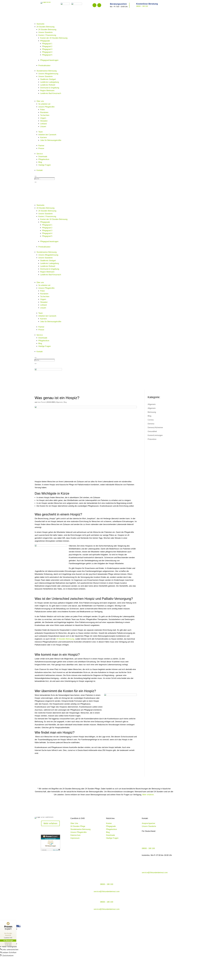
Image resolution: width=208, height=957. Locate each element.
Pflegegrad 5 (47, 55)
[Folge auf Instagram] (99, 5)
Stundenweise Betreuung (47, 71)
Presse (41, 148)
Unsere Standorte (45, 32)
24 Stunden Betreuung (45, 27)
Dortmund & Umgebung (49, 88)
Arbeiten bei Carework (47, 135)
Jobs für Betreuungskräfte (50, 140)
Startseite (40, 24)
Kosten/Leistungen (155, 435)
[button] (8, 947)
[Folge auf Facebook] (94, 5)
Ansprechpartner (148, 823)
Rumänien (44, 112)
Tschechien (44, 115)
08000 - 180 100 (148, 848)
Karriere (43, 137)
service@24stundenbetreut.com (155, 873)
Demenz (151, 424)
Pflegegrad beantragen (49, 60)
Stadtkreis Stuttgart (48, 79)
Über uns (40, 101)
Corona (151, 420)
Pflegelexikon (43, 159)
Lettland (43, 124)
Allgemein (59, 402)
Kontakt (40, 170)
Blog (40, 162)
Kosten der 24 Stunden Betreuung (53, 38)
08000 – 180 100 (142, 6)
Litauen (43, 126)
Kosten (109, 823)
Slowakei (43, 121)
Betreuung (152, 412)
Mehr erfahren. (148, 795)
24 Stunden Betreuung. (65, 639)
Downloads (42, 156)
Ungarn (43, 118)
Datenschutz (75, 835)
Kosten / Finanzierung (47, 35)
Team (40, 132)
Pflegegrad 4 (47, 52)
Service (40, 154)
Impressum (75, 838)
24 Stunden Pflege (77, 826)
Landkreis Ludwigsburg (49, 82)
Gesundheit (152, 431)
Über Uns (74, 823)
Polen (42, 110)
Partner (41, 146)
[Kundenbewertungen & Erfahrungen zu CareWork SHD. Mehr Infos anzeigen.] (50, 850)
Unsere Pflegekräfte (46, 107)
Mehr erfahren (50, 823)
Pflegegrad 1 (47, 44)
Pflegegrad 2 (47, 46)
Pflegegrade (45, 41)
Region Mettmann (47, 91)
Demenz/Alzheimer (155, 427)
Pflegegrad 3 (47, 49)
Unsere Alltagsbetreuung (48, 74)
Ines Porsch (42, 402)
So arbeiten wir (44, 104)
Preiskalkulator (44, 65)
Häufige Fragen (44, 165)
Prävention (152, 439)
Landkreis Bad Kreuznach (50, 93)
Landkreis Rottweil (47, 85)
